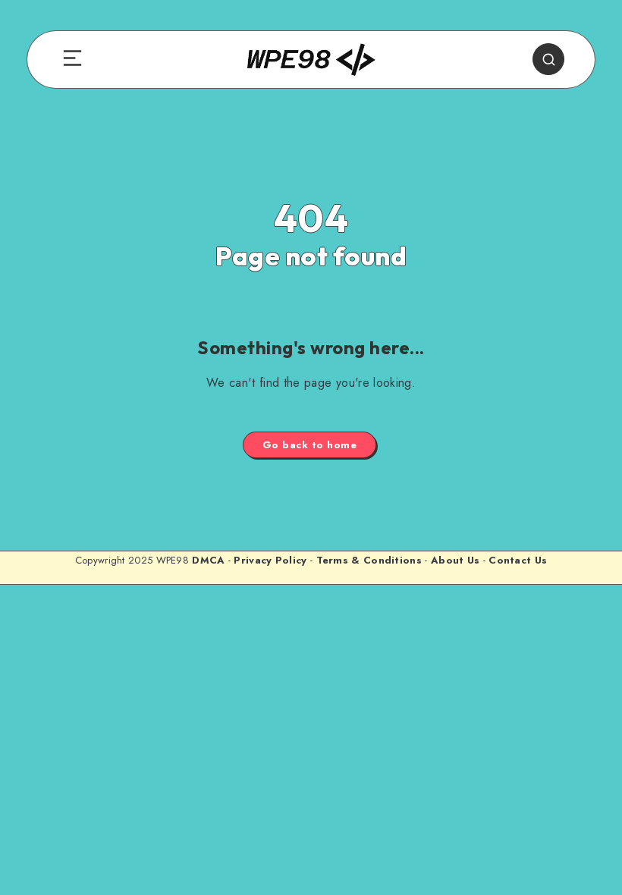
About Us (455, 560)
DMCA (208, 560)
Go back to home (309, 445)
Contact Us (517, 560)
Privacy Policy (270, 560)
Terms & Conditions (369, 560)
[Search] (548, 59)
